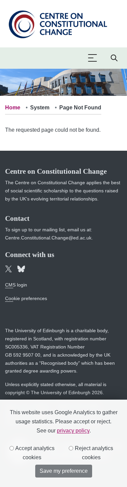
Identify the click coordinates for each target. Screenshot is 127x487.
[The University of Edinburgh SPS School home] (57, 23)
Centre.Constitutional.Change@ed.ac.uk (48, 237)
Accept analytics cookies (34, 452)
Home (12, 107)
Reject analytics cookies (93, 452)
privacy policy (73, 430)
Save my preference (64, 471)
